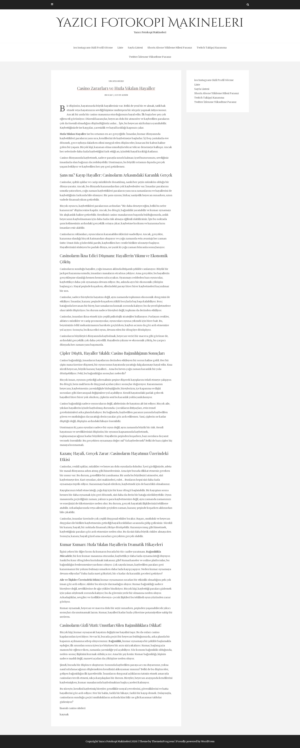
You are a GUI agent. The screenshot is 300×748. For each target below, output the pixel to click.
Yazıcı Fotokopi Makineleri (150, 24)
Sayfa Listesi (135, 47)
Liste (120, 47)
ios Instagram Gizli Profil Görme (93, 47)
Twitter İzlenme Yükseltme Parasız (150, 56)
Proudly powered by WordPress (195, 741)
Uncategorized (116, 81)
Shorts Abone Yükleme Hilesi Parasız (169, 47)
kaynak (64, 714)
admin (125, 95)
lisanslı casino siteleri (72, 708)
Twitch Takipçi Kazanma (212, 47)
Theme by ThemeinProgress (156, 741)
